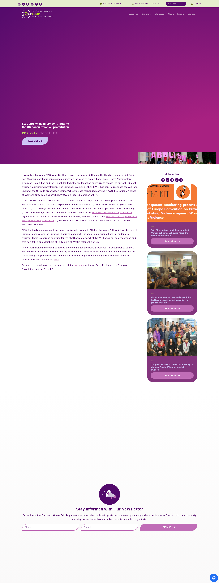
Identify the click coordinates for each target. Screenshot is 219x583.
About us (133, 14)
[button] (163, 180)
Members (159, 14)
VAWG (152, 227)
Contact (157, 4)
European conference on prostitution (112, 212)
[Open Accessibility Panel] (214, 578)
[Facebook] (19, 4)
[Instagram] (36, 4)
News (171, 14)
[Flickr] (27, 4)
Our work (146, 14)
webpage (79, 265)
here (56, 259)
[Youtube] (32, 4)
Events (180, 14)
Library (191, 14)
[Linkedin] (40, 4)
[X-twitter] (23, 4)
